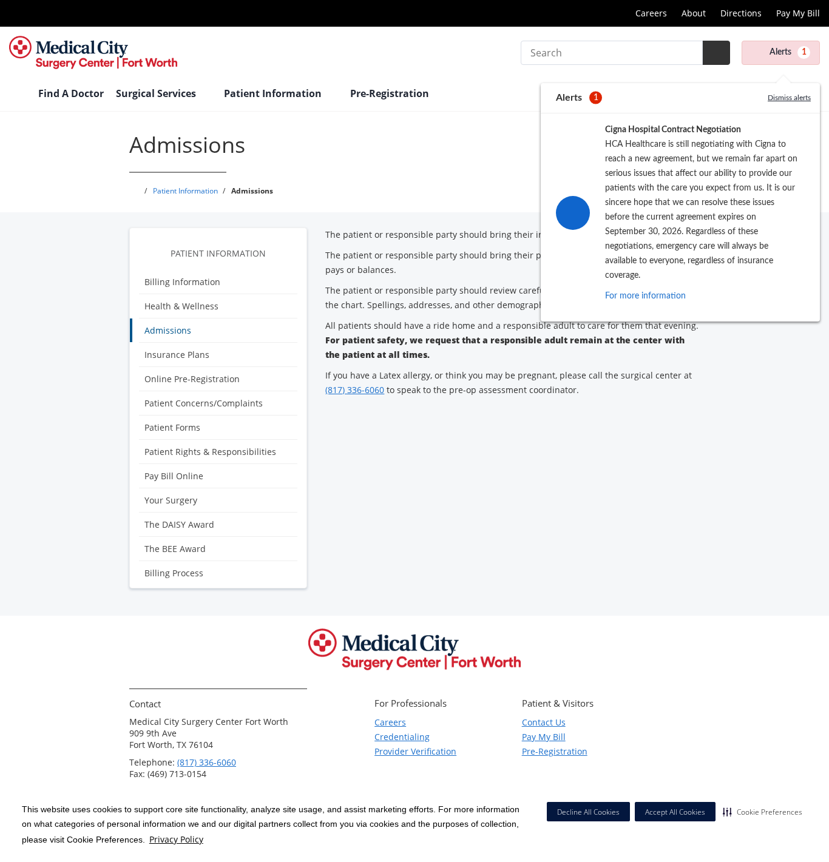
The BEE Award (175, 548)
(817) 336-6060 (354, 390)
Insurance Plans (176, 354)
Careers (651, 13)
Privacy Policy (176, 839)
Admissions (167, 330)
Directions (741, 13)
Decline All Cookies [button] (588, 812)
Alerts (788, 52)
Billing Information (182, 282)
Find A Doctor (71, 93)
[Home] (17, 94)
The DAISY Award (179, 524)
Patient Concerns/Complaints (203, 403)
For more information (645, 296)
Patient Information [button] (274, 93)
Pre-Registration (554, 751)
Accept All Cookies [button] (675, 812)
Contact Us (544, 722)
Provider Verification (415, 751)
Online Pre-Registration (192, 379)
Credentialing (402, 736)
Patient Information (218, 253)
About (694, 13)
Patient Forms (172, 427)
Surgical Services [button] (157, 93)
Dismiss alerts (789, 97)
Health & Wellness (181, 306)
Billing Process (173, 573)
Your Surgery (170, 500)
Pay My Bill (798, 13)
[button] (762, 811)
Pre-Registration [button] (390, 93)
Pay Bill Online (173, 476)
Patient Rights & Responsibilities (210, 451)
